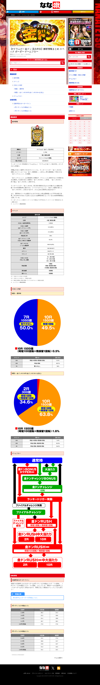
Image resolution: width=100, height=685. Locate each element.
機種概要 (13, 74)
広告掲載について (71, 673)
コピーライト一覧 (49, 673)
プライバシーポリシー (37, 673)
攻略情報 (13, 100)
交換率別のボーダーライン (22, 103)
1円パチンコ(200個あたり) (22, 111)
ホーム (80, 49)
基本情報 (16, 78)
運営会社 (63, 673)
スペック (16, 81)
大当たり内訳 (18, 85)
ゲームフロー (18, 96)
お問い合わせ (27, 673)
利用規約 (57, 673)
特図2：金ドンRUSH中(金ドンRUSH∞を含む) (29, 92)
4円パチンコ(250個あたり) (22, 107)
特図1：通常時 (19, 89)
